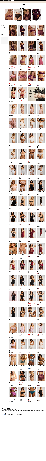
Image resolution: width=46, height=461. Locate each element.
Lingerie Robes (3, 32)
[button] (44, 6)
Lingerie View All (4, 27)
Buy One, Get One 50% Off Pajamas (20, 2)
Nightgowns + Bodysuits (3, 31)
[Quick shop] (41, 39)
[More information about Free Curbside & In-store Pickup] (15, 23)
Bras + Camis (3, 28)
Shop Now (27, 2)
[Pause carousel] (45, 2)
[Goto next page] (28, 404)
